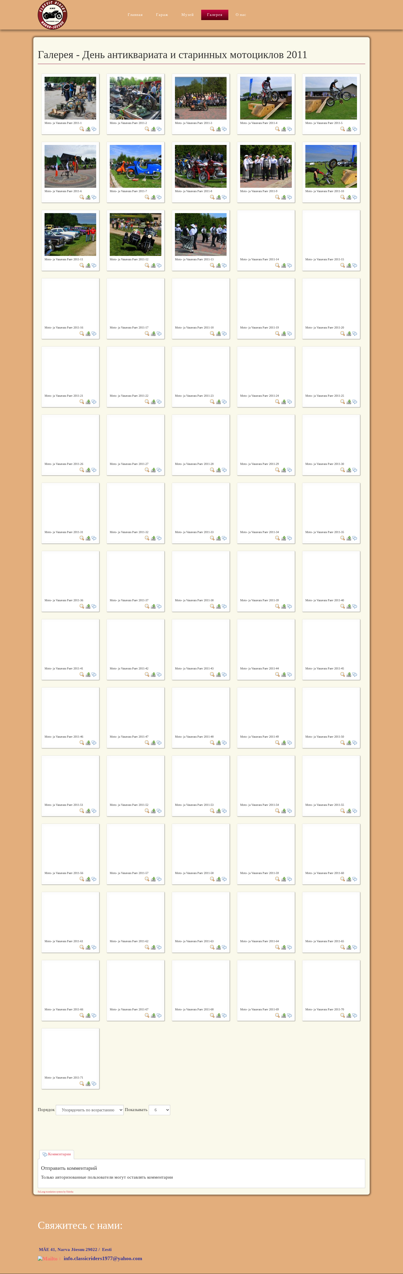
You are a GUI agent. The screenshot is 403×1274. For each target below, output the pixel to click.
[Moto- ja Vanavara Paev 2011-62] (147, 947)
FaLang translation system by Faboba (55, 1191)
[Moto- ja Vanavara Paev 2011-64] (277, 947)
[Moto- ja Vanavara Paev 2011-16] (82, 333)
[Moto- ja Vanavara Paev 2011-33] (212, 537)
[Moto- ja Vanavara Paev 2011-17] (147, 333)
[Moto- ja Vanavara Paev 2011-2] (135, 97)
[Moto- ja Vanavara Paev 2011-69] (277, 1015)
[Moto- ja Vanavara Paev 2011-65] (342, 947)
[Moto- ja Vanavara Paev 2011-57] (147, 878)
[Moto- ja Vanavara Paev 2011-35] (342, 537)
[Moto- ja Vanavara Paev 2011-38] (212, 606)
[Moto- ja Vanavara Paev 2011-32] (147, 537)
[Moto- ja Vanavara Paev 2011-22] (147, 401)
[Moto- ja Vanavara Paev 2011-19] (277, 333)
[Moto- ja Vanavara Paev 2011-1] (70, 97)
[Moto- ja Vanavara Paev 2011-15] (342, 265)
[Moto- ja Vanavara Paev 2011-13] (201, 234)
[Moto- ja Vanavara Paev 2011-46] (82, 742)
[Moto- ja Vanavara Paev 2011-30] (342, 469)
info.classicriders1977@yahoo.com (103, 1258)
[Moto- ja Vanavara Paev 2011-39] (277, 606)
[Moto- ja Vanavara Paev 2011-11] (70, 234)
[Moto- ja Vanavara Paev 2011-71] (82, 1083)
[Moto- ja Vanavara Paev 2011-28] (212, 469)
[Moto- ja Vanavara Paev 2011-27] (147, 469)
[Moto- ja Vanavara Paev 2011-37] (147, 606)
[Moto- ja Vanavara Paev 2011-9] (266, 166)
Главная (135, 14)
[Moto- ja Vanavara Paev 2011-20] (342, 333)
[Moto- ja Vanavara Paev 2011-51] (82, 810)
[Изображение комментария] (93, 128)
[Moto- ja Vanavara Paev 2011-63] (212, 947)
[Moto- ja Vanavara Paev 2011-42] (147, 674)
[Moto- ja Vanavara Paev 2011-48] (212, 742)
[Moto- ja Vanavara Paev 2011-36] (82, 606)
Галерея (214, 14)
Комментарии (59, 1154)
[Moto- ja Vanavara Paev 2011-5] (331, 97)
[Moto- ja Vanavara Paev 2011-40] (342, 606)
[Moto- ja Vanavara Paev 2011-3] (201, 97)
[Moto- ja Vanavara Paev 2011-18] (212, 333)
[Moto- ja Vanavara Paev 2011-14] (277, 265)
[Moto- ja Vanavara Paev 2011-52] (147, 810)
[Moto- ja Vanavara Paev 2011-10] (331, 166)
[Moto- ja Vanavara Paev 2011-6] (70, 166)
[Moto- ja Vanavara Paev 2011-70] (342, 1015)
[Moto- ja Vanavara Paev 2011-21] (82, 401)
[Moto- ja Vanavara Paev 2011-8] (201, 166)
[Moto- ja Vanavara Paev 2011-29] (277, 469)
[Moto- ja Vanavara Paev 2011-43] (212, 674)
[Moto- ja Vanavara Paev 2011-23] (212, 401)
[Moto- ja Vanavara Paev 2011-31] (82, 537)
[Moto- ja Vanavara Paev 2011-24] (277, 401)
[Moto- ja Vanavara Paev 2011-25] (342, 401)
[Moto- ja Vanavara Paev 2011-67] (147, 1015)
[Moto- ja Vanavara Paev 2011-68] (212, 1015)
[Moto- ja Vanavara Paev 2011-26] (82, 469)
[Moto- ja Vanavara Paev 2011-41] (82, 674)
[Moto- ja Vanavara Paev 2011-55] (342, 810)
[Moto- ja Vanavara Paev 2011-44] (277, 674)
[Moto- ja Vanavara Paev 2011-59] (277, 878)
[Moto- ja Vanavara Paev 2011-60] (342, 878)
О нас (241, 14)
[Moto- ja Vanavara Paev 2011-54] (277, 810)
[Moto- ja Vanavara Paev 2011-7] (135, 166)
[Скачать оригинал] (88, 128)
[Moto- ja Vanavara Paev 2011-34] (277, 537)
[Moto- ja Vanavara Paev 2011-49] (277, 742)
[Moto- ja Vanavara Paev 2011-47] (147, 742)
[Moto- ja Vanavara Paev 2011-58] (212, 878)
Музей (187, 14)
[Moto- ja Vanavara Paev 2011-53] (212, 810)
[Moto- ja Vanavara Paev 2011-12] (135, 234)
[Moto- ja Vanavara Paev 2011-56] (82, 878)
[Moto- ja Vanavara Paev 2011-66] (82, 1015)
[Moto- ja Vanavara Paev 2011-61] (82, 947)
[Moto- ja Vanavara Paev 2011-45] (342, 674)
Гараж (162, 14)
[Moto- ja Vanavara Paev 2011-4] (266, 97)
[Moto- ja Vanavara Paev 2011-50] (342, 742)
